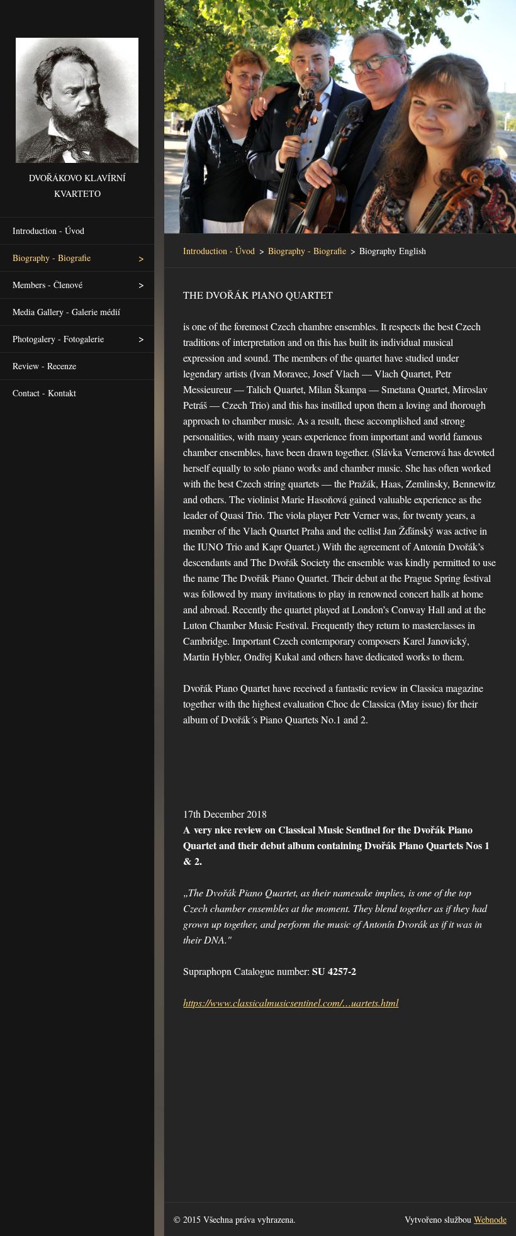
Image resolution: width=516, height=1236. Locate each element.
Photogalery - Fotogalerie (58, 339)
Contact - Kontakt (44, 393)
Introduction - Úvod (48, 231)
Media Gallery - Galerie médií (66, 312)
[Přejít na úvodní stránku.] (77, 85)
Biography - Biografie (52, 258)
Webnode (490, 1219)
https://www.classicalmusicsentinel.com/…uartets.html (290, 1002)
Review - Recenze (44, 366)
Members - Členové (47, 285)
